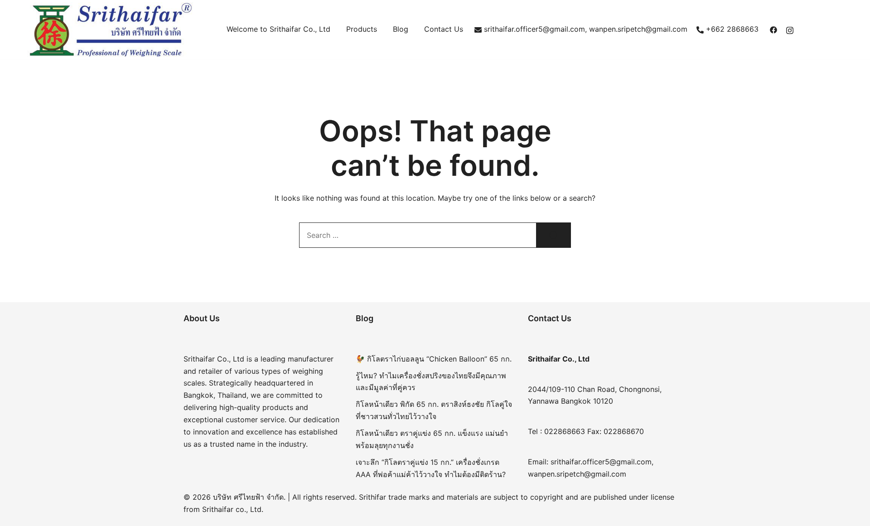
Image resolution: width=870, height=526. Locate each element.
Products (361, 29)
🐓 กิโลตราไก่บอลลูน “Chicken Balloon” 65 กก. (434, 358)
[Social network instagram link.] (789, 29)
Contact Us (443, 29)
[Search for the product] (553, 235)
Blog (400, 29)
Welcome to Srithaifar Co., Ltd (278, 29)
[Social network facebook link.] (773, 29)
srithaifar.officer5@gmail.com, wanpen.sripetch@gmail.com (585, 29)
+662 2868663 (732, 29)
